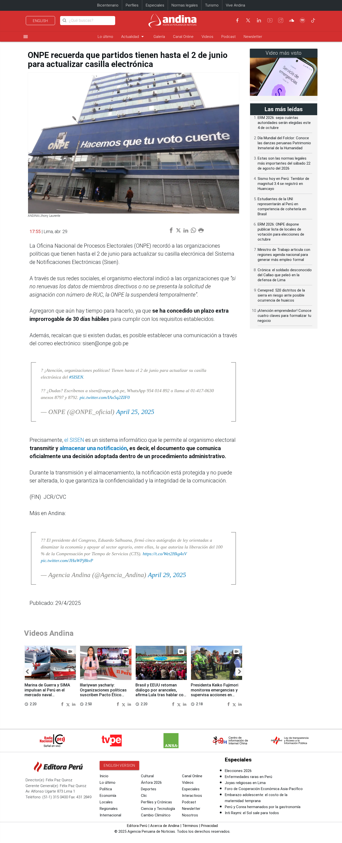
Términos (190, 825)
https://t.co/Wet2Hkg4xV (165, 553)
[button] (27, 672)
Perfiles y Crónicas (156, 802)
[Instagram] (281, 20)
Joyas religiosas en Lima (245, 783)
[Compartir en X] (68, 704)
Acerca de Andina (164, 825)
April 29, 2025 (167, 575)
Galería (159, 36)
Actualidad (133, 36)
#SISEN (76, 377)
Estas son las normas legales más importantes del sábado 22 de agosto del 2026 (284, 163)
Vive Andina (235, 5)
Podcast (228, 36)
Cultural (147, 776)
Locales (106, 802)
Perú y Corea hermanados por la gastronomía (262, 807)
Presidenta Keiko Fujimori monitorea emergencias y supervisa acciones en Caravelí (214, 692)
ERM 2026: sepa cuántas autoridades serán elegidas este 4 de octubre (284, 122)
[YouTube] (270, 20)
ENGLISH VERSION (119, 765)
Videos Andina (49, 633)
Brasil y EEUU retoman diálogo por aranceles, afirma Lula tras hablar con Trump (160, 692)
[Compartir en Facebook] (63, 704)
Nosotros (190, 815)
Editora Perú (137, 825)
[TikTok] (313, 20)
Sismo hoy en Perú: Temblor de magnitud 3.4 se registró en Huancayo (283, 183)
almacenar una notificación (93, 448)
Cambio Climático (155, 815)
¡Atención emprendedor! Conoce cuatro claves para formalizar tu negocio (284, 315)
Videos (207, 36)
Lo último (105, 36)
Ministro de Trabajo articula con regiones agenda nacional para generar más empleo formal (284, 254)
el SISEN (74, 440)
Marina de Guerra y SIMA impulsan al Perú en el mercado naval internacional (47, 692)
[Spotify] (302, 20)
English (40, 21)
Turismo (212, 5)
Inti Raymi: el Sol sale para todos (252, 813)
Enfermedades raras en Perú (248, 777)
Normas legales (185, 5)
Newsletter (253, 36)
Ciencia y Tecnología (158, 808)
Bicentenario (107, 5)
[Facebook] (237, 20)
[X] (248, 20)
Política (106, 789)
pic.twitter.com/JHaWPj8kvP (67, 560)
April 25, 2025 (135, 411)
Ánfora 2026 (151, 782)
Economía (108, 795)
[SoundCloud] (292, 20)
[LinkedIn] (259, 20)
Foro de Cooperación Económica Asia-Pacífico (264, 789)
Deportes (148, 789)
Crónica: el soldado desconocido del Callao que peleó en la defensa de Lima (285, 275)
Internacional (110, 815)
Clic (144, 795)
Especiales (155, 5)
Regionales (109, 808)
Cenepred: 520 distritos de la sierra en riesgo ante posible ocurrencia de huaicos (281, 295)
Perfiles (132, 5)
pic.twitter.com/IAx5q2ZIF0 (105, 397)
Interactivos (192, 795)
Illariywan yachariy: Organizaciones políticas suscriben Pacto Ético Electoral (103, 692)
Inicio (104, 776)
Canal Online (183, 36)
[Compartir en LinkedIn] (73, 704)
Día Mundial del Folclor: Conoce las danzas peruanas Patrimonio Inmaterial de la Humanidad (284, 143)
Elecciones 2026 (238, 770)
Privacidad (209, 825)
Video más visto (284, 53)
